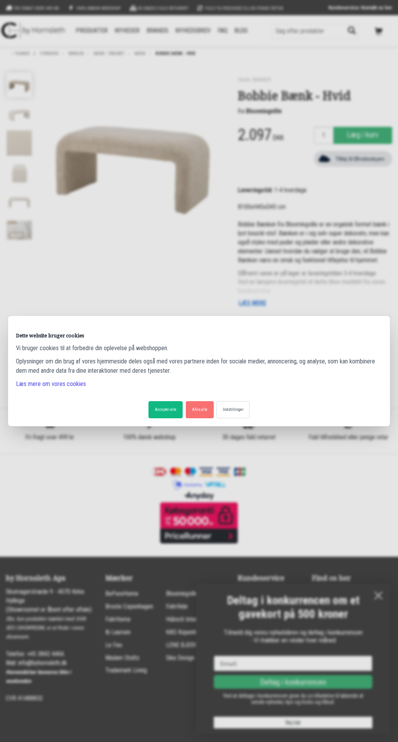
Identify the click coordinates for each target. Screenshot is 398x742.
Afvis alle (200, 409)
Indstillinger (233, 409)
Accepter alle (165, 409)
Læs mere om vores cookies (51, 384)
